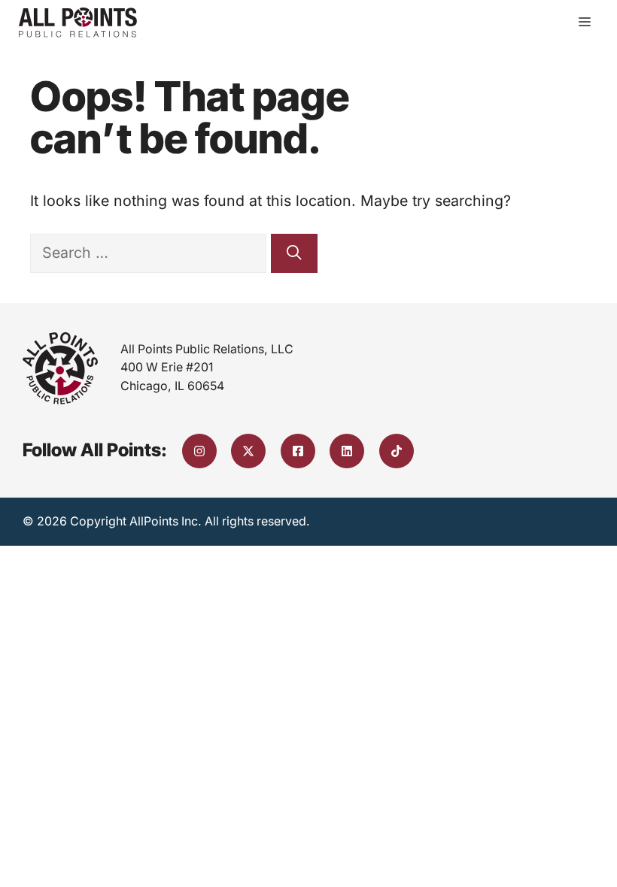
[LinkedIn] (347, 451)
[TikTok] (396, 451)
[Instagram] (199, 451)
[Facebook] (298, 451)
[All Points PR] (78, 22)
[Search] (294, 253)
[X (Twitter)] (248, 451)
